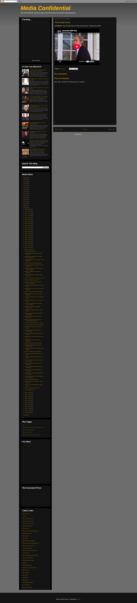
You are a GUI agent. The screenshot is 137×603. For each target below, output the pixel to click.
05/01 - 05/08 (28, 237)
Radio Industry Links (26, 432)
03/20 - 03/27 (28, 249)
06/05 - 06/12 (28, 227)
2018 (25, 193)
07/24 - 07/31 (28, 213)
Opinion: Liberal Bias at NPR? (32, 280)
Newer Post (58, 129)
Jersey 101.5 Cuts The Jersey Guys (38, 114)
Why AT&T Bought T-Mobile (31, 379)
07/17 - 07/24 (28, 215)
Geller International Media (28, 540)
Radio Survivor (25, 572)
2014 (25, 201)
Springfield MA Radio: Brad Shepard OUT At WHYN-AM (38, 106)
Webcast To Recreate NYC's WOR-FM (34, 291)
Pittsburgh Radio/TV (27, 565)
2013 (25, 203)
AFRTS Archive (26, 513)
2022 (25, 185)
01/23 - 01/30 (28, 406)
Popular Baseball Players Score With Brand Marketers (33, 257)
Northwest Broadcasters (28, 560)
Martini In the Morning (27, 557)
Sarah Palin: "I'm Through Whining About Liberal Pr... (33, 282)
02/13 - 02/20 (28, 400)
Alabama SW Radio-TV (27, 518)
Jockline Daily (25, 553)
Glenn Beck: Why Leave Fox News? (33, 263)
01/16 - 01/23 (28, 408)
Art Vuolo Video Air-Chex (28, 523)
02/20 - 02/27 (28, 398)
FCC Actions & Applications (28, 429)
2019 (25, 191)
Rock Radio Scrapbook (27, 582)
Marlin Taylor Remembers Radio (30, 555)
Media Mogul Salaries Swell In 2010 (33, 343)
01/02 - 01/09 (28, 412)
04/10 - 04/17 (28, 243)
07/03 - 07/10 (28, 219)
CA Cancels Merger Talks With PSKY (38, 140)
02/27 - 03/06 (28, 396)
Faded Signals (25, 535)
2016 (25, 197)
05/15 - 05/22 (28, 233)
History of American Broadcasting (30, 543)
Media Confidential (45, 8)
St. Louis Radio (26, 584)
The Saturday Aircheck (30, 251)
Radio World (25, 577)
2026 (25, 177)
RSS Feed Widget (36, 60)
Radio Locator (25, 570)
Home (85, 129)
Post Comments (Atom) (88, 134)
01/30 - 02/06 (28, 404)
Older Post (111, 129)
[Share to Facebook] (75, 69)
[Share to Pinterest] (77, 69)
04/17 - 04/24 (28, 241)
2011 (25, 207)
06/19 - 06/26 (28, 223)
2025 (25, 179)
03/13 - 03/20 (28, 392)
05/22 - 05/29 (28, 231)
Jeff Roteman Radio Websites (29, 550)
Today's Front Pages (27, 587)
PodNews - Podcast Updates (29, 567)
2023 (25, 183)
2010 (25, 415)
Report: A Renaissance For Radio (33, 351)
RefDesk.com (25, 579)
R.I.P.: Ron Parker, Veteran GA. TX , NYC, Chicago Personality (38, 70)
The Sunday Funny (29, 389)
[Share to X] (73, 69)
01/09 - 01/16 (28, 410)
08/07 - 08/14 (28, 209)
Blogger (79, 599)
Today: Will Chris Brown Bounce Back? (34, 324)
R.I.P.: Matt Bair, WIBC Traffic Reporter (39, 96)
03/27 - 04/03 (28, 247)
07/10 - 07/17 (28, 217)
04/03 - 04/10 (28, 245)
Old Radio (24, 562)
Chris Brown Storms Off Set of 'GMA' (34, 322)
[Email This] (70, 69)
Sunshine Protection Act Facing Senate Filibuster (37, 123)
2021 (25, 187)
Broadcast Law (25, 528)
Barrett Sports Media (27, 526)
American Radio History (28, 521)
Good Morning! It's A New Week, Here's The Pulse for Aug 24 (38, 150)
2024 (25, 181)
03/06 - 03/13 (28, 394)
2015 (25, 199)
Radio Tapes (25, 575)
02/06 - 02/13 (28, 402)
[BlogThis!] (72, 69)
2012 (25, 205)
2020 (25, 189)
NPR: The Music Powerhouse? (32, 387)
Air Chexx (24, 516)
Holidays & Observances (28, 545)
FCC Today (24, 538)
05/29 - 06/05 (28, 229)
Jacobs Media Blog (26, 548)
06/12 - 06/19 (28, 225)
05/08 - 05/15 (28, 235)
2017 (25, 195)
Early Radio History (27, 533)
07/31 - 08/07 (28, 211)
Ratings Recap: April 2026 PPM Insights (31, 434)
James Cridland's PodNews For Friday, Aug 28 (32, 427)
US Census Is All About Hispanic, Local (34, 278)
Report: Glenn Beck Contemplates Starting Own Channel (33, 320)
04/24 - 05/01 (28, 239)
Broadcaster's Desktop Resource (30, 530)
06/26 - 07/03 (28, 221)
